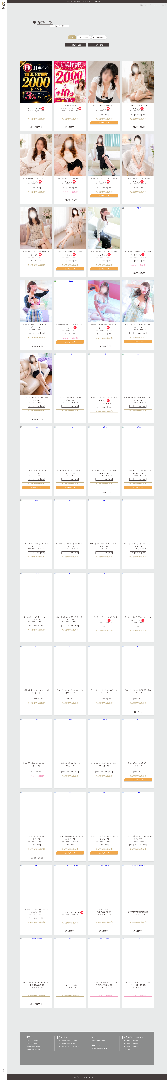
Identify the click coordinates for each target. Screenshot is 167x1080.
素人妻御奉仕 (99, 37)
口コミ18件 (138, 406)
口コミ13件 (36, 333)
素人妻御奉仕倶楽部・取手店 (99, 1048)
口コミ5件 (138, 260)
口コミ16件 (36, 552)
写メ (102, 114)
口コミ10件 (104, 552)
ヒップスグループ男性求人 (131, 1043)
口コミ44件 (138, 333)
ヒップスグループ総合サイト (131, 1046)
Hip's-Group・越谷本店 (32, 1040)
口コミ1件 (138, 114)
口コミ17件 (70, 479)
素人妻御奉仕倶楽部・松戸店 (66, 1043)
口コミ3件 (104, 187)
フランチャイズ (128, 1049)
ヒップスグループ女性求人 (131, 1040)
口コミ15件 (70, 771)
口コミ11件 (70, 625)
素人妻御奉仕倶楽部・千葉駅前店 (67, 1040)
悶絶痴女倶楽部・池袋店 (98, 1040)
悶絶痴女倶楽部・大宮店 (33, 1046)
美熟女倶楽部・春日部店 (33, 1049)
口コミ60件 (36, 406)
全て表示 (72, 37)
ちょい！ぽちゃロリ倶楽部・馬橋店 (68, 1046)
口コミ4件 (36, 698)
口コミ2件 (70, 187)
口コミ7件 (67, 334)
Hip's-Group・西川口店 (32, 1043)
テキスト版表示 (99, 45)
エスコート (84, 37)
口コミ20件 (70, 406)
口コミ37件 (138, 479)
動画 (106, 114)
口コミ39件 (104, 771)
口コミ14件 (104, 479)
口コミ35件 (36, 479)
